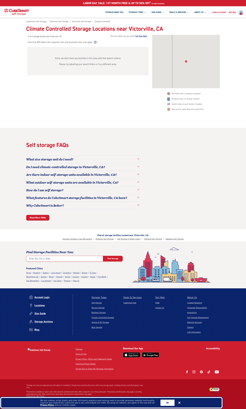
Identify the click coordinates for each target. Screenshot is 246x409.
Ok (167, 402)
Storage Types (99, 297)
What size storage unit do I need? (49, 159)
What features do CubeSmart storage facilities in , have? (76, 197)
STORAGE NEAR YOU (114, 12)
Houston (84, 276)
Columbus (67, 272)
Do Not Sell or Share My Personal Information (94, 369)
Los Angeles (46, 280)
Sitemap (79, 349)
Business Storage (99, 312)
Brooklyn (36, 272)
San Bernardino (32, 280)
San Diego (57, 280)
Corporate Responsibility (197, 307)
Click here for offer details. (35, 396)
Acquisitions (192, 312)
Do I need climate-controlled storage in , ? (65, 167)
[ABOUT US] (205, 12)
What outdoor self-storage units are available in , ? (72, 182)
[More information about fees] (95, 42)
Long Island (56, 272)
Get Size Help (141, 36)
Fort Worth (102, 276)
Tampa (67, 276)
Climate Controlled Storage (103, 317)
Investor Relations (194, 302)
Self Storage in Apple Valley (128, 239)
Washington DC (32, 276)
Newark (76, 272)
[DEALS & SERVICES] (187, 12)
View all (76, 280)
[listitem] (102, 21)
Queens (46, 272)
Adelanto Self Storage (175, 239)
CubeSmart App (129, 302)
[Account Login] (242, 12)
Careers (190, 327)
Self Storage (97, 302)
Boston (84, 272)
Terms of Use (81, 354)
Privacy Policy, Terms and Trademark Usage (94, 359)
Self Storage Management (198, 317)
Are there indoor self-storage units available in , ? (71, 174)
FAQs (157, 302)
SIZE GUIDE (156, 12)
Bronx (28, 272)
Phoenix (67, 280)
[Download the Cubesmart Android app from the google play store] (150, 354)
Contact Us (159, 307)
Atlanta (44, 276)
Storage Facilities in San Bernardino (77, 239)
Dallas (92, 276)
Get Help (160, 297)
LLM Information (194, 332)
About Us (192, 297)
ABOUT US (198, 12)
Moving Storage (98, 307)
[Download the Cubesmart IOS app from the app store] (131, 354)
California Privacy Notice (86, 364)
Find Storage (112, 258)
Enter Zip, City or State (39, 258)
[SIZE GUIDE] (162, 12)
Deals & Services (132, 297)
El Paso (93, 272)
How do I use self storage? (44, 190)
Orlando (59, 276)
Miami (51, 276)
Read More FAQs (38, 217)
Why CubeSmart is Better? (45, 205)
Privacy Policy (47, 404)
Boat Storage (97, 327)
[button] (186, 61)
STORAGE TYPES (136, 12)
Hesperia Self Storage (105, 239)
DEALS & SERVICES (177, 12)
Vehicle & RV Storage (100, 322)
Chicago (75, 276)
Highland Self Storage (153, 239)
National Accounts (194, 322)
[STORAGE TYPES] (145, 12)
